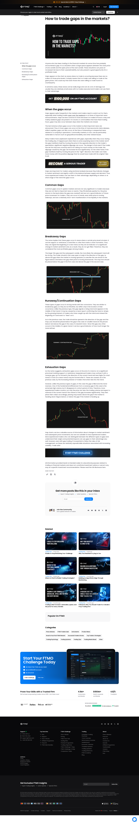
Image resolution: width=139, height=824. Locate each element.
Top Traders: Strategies (94, 635)
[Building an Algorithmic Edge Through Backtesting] (94, 569)
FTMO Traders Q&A (63, 632)
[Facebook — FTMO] (111, 724)
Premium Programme (67, 743)
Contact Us (106, 741)
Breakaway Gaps (27, 72)
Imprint (48, 810)
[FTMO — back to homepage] (25, 7)
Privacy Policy (67, 810)
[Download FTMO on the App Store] (105, 803)
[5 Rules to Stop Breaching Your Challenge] (61, 543)
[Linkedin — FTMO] (118, 724)
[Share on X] (55, 474)
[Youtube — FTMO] (105, 724)
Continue (110, 12)
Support (44, 736)
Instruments (75, 632)
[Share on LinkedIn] (51, 474)
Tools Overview (86, 738)
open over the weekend (76, 115)
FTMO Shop (106, 751)
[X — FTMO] (115, 724)
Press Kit (44, 743)
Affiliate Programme (48, 741)
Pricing (63, 736)
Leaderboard (85, 742)
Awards (105, 743)
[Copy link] (47, 474)
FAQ (56, 7)
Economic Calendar (87, 744)
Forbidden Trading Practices (87, 735)
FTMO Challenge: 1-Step (68, 747)
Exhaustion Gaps (27, 79)
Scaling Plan (64, 741)
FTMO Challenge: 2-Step (68, 749)
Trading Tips (48, 551)
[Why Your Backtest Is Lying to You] (94, 543)
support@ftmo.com (28, 738)
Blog (60, 7)
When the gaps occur (29, 66)
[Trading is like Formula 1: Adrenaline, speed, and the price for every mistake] (61, 596)
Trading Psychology (52, 639)
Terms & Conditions (57, 810)
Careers (105, 749)
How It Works (46, 738)
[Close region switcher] (117, 12)
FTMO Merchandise (47, 745)
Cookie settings (35, 810)
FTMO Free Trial (65, 738)
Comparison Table (66, 751)
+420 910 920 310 (27, 740)
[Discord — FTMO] (102, 724)
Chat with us (26, 734)
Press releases (50, 632)
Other (101, 639)
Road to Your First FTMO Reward (55, 635)
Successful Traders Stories (76, 635)
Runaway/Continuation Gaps (29, 76)
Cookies (43, 810)
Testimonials (106, 747)
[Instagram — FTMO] (108, 724)
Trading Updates (87, 748)
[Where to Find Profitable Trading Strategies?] (61, 569)
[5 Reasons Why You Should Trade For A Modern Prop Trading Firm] (94, 596)
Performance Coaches (88, 740)
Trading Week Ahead (90, 639)
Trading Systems (66, 639)
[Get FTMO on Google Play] (114, 803)
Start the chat (26, 736)
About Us (105, 738)
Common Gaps (27, 69)
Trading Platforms (87, 751)
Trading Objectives (66, 745)
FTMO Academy (86, 753)
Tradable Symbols (87, 746)
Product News (86, 632)
